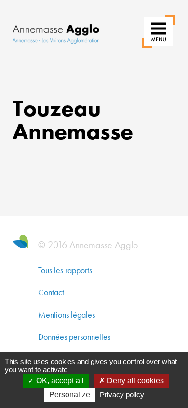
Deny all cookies (134, 381)
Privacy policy (122, 395)
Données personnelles (74, 336)
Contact (51, 292)
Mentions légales (66, 314)
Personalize (69, 395)
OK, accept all (59, 381)
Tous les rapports (65, 270)
